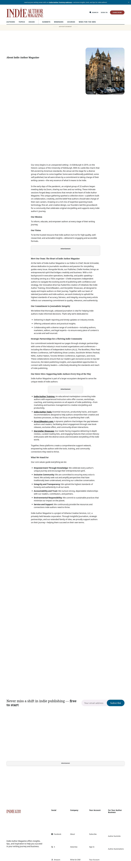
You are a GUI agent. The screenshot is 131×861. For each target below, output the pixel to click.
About (72, 834)
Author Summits (114, 836)
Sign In (104, 12)
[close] (128, 2)
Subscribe (117, 12)
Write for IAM (75, 860)
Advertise (73, 847)
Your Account (94, 860)
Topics (22, 22)
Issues (32, 22)
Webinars (58, 22)
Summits (46, 22)
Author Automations (116, 849)
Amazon (57, 860)
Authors (11, 22)
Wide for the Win (87, 22)
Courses (71, 22)
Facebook (57, 834)
